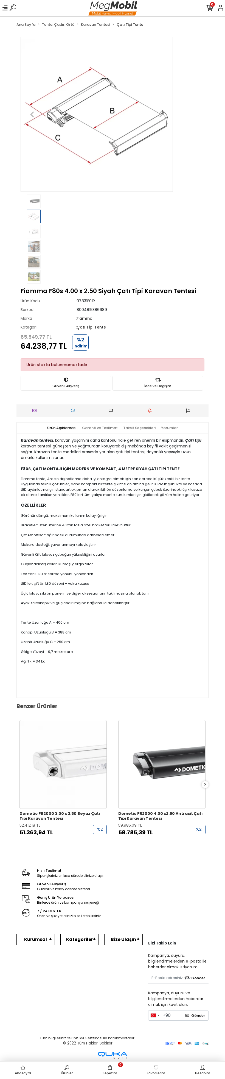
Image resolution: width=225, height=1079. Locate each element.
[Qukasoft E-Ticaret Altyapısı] (112, 1055)
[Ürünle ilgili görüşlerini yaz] (74, 410)
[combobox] (154, 1015)
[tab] (62, 428)
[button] (32, 114)
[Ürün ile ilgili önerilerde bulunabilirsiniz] (189, 410)
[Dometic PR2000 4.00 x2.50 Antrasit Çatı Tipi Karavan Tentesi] (162, 764)
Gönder (198, 978)
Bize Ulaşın (123, 939)
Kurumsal (35, 939)
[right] (205, 785)
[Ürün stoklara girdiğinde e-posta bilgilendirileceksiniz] (151, 410)
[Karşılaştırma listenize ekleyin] (112, 410)
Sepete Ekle (66, 843)
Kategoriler (79, 939)
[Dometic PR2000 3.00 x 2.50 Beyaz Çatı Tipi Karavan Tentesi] (63, 764)
